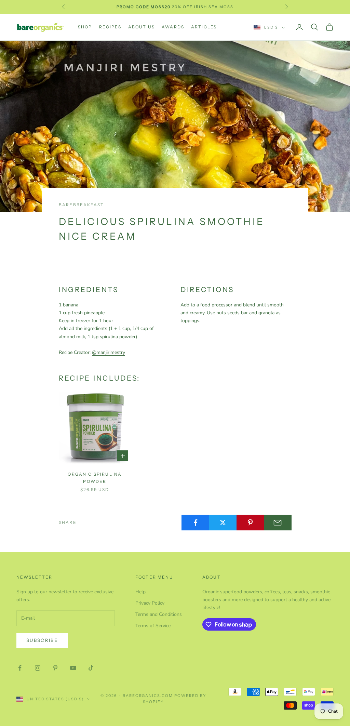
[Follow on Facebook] (19, 667)
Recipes (110, 26)
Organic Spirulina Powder (95, 478)
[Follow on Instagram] (37, 667)
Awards (173, 26)
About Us (141, 26)
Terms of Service (153, 625)
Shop (85, 26)
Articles (204, 26)
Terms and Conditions (158, 614)
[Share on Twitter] (222, 522)
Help (140, 592)
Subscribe (42, 640)
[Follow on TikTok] (91, 667)
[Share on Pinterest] (250, 522)
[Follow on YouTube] (73, 667)
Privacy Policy (149, 603)
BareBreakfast (81, 204)
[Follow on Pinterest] (55, 667)
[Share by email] (277, 522)
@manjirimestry (108, 352)
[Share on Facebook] (195, 522)
